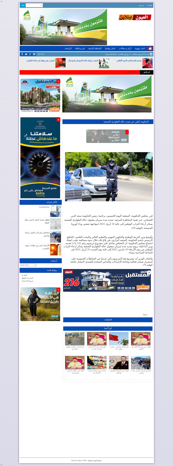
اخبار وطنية (110, 48)
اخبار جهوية (140, 48)
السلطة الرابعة (94, 48)
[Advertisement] (107, 401)
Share (145, 315)
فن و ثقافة (80, 48)
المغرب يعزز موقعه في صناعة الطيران (40, 61)
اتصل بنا (24, 275)
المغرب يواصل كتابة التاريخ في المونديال (83, 61)
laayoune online (76, 460)
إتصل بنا (149, 5)
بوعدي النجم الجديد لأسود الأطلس (129, 61)
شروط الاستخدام (27, 281)
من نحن (141, 5)
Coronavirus (44, 207)
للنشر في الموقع (27, 278)
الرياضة (68, 48)
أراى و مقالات (125, 48)
